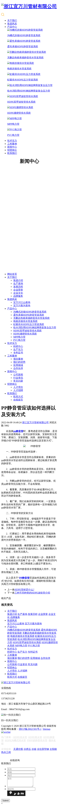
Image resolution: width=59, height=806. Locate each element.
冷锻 (33, 749)
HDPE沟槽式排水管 (15, 740)
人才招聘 (18, 390)
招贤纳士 (12, 150)
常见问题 (18, 381)
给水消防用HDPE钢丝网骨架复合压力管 (34, 327)
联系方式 (18, 396)
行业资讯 (18, 377)
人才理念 (18, 387)
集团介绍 (18, 280)
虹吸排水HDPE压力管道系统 (28, 324)
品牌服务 (18, 296)
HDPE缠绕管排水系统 (25, 333)
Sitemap (46, 729)
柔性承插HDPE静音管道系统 (28, 315)
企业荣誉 (18, 289)
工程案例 (12, 143)
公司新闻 (18, 374)
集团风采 (12, 23)
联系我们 (12, 153)
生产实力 (18, 349)
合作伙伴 (18, 368)
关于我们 (12, 20)
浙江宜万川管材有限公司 (35, 422)
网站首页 (12, 274)
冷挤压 (27, 749)
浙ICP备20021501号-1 (30, 729)
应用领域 (18, 365)
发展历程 (18, 286)
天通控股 (18, 749)
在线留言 (18, 399)
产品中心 (12, 26)
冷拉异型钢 (43, 749)
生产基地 (18, 283)
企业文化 (18, 293)
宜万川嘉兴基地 (21, 305)
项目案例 (18, 359)
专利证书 (18, 352)
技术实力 (12, 140)
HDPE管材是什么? (24, 589)
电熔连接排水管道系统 (25, 321)
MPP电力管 (19, 337)
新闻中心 (12, 147)
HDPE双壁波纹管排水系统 (27, 330)
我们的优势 (19, 362)
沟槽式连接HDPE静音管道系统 (29, 311)
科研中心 (18, 346)
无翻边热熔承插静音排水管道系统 (31, 318)
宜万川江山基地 (21, 302)
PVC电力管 (19, 340)
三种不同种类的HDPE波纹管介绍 (32, 592)
